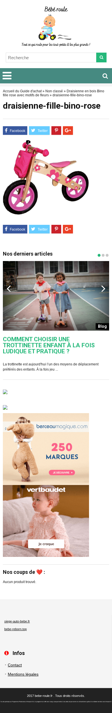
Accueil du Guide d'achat (22, 91)
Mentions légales (23, 674)
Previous (8, 288)
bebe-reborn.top (15, 629)
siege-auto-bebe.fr (17, 621)
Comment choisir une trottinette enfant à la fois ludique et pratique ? (49, 345)
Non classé (54, 91)
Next (103, 288)
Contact (15, 665)
